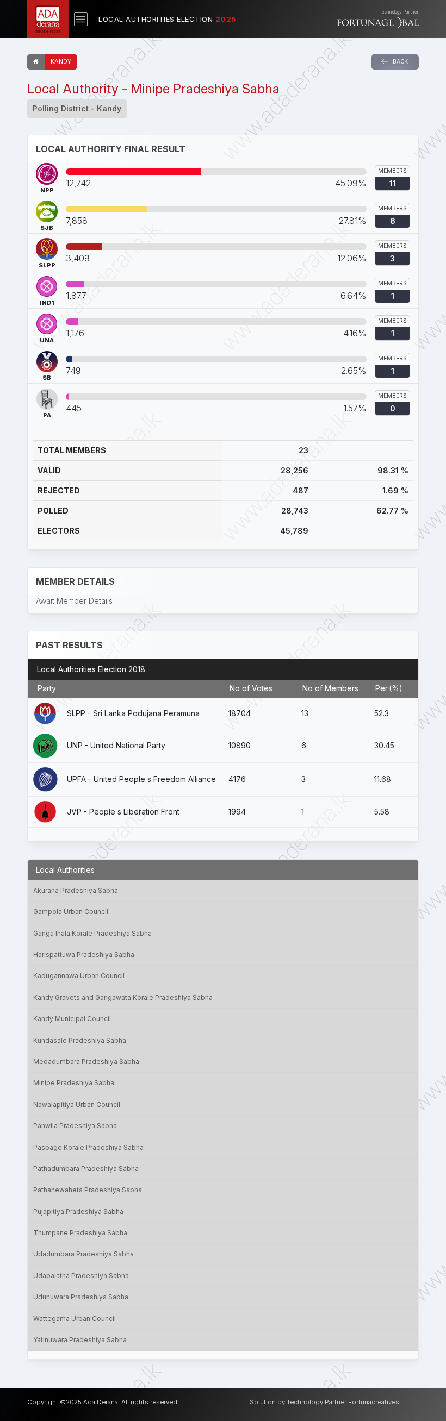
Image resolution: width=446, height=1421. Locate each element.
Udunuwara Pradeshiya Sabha (80, 1297)
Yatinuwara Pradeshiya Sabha (80, 1340)
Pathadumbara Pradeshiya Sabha (86, 1169)
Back (399, 61)
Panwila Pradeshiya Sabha (75, 1126)
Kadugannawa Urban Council (79, 976)
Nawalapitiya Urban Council (76, 1104)
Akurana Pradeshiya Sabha (75, 890)
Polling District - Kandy (77, 108)
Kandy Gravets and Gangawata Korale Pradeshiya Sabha (123, 997)
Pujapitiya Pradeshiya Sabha (78, 1211)
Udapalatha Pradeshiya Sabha (81, 1276)
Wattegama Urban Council (74, 1318)
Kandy (61, 61)
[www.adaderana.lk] (47, 18)
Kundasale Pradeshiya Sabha (79, 1040)
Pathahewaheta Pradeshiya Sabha (87, 1190)
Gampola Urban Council (70, 911)
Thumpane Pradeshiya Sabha (80, 1233)
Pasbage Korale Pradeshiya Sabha (88, 1147)
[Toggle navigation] (81, 19)
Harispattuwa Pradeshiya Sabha (83, 954)
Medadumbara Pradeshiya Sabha (86, 1061)
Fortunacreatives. (374, 1402)
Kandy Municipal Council (72, 1019)
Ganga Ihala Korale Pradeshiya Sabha (92, 933)
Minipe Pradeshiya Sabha (73, 1083)
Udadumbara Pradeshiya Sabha (83, 1254)
